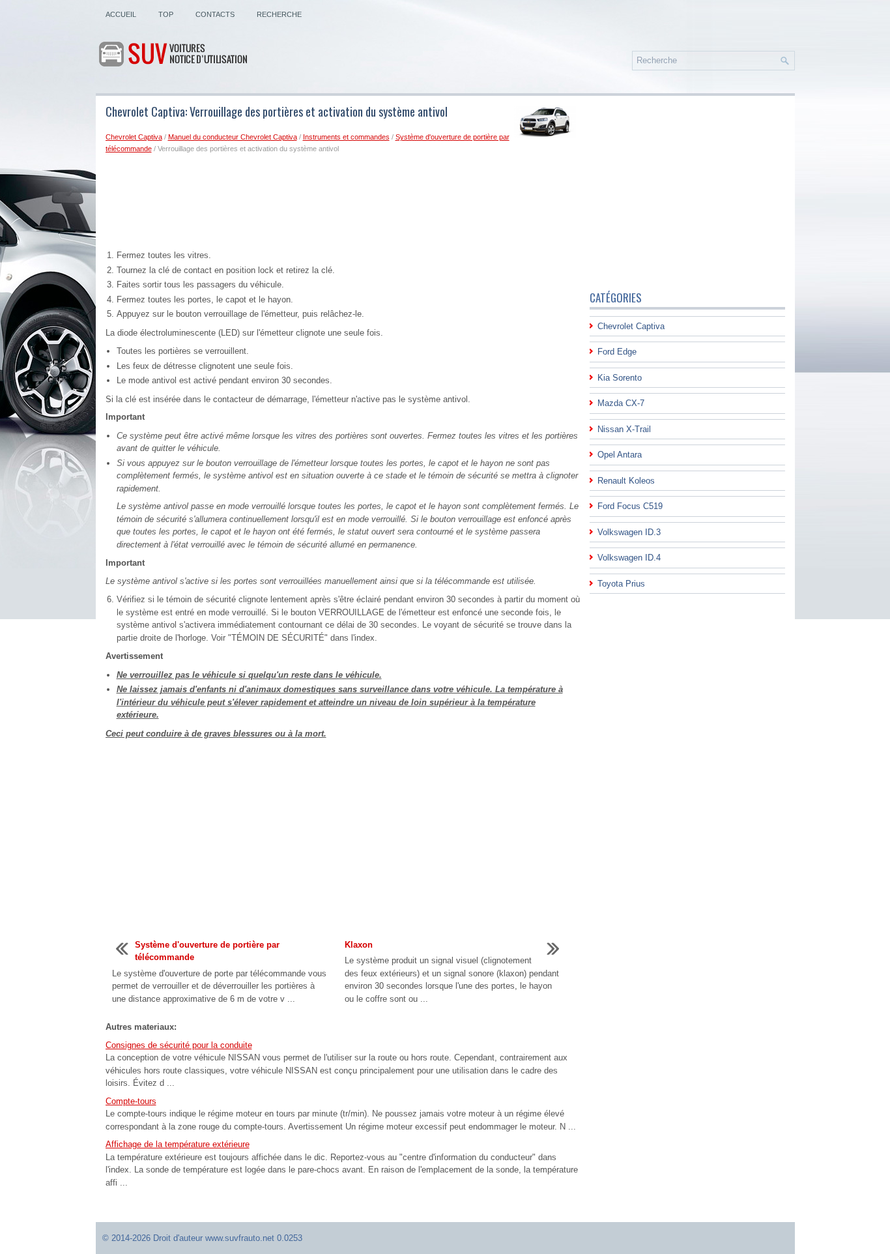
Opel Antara (619, 454)
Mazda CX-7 (620, 403)
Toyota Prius (621, 584)
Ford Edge (617, 352)
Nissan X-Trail (624, 429)
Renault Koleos (626, 481)
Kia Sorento (619, 378)
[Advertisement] (343, 204)
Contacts (215, 14)
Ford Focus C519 (630, 506)
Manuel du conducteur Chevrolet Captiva (232, 137)
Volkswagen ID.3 (629, 532)
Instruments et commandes (346, 137)
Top (165, 14)
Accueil (121, 14)
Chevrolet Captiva (134, 137)
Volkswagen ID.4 (629, 557)
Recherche (279, 14)
